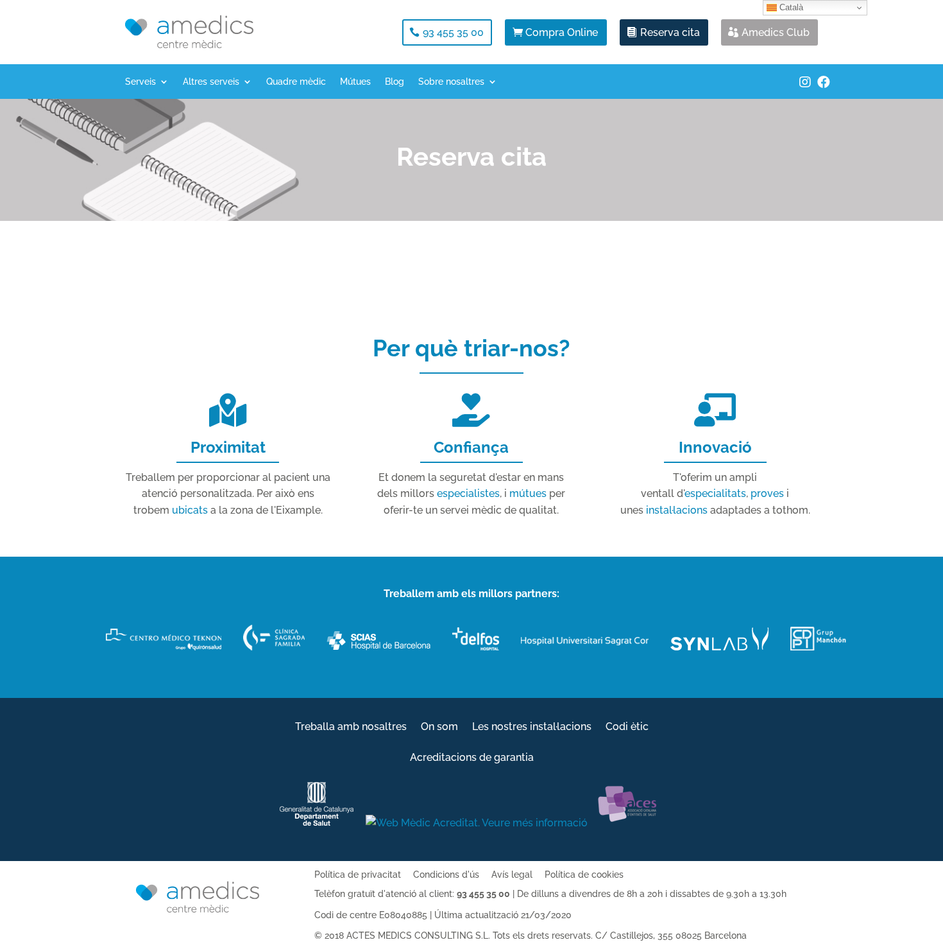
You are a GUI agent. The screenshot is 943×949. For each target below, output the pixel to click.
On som (439, 727)
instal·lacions (677, 510)
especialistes (468, 493)
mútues (528, 493)
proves (767, 493)
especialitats (715, 493)
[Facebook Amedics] (823, 88)
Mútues (355, 82)
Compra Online (561, 32)
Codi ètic (627, 727)
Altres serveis (211, 82)
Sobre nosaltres (451, 82)
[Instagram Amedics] (805, 88)
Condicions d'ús (446, 874)
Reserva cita (670, 32)
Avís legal (511, 874)
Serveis (140, 82)
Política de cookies (584, 874)
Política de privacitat (357, 874)
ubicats (190, 510)
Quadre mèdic (296, 82)
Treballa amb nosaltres (351, 727)
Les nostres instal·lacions (531, 727)
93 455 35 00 (453, 32)
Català (790, 7)
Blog (394, 82)
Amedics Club (776, 32)
